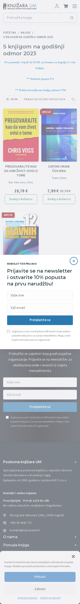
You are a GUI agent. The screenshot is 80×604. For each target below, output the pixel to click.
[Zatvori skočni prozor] (74, 261)
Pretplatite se (40, 320)
